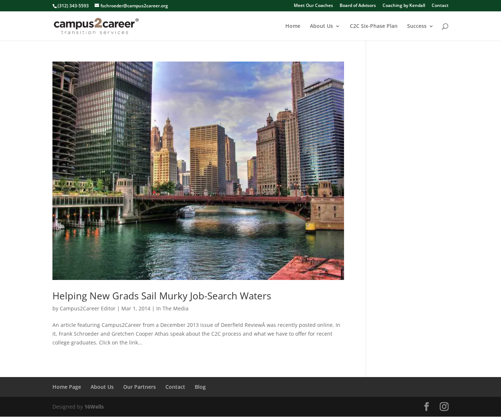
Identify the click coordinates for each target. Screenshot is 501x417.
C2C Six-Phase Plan (374, 26)
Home (292, 26)
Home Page (66, 386)
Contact (440, 5)
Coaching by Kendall (404, 5)
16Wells (94, 406)
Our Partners (139, 386)
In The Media (172, 308)
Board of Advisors (358, 5)
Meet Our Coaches (313, 5)
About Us (321, 26)
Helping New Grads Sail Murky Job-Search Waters (161, 295)
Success (417, 26)
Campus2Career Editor (88, 308)
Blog (200, 386)
